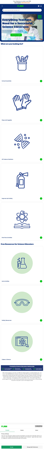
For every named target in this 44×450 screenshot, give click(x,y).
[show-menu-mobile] (2, 6)
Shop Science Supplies (16, 34)
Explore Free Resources (27, 34)
